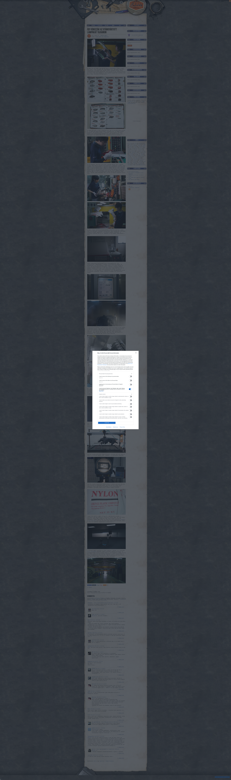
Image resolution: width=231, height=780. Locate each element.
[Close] (136, 353)
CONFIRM (107, 422)
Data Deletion (108, 427)
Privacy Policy (122, 427)
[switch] (130, 376)
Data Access (115, 427)
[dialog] (115, 390)
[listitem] (115, 373)
